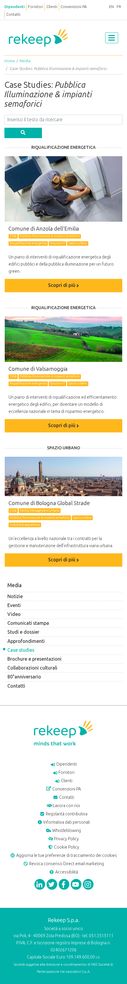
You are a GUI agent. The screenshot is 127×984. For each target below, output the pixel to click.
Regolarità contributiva (66, 814)
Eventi (14, 605)
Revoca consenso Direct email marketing (66, 863)
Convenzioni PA (74, 6)
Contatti (13, 14)
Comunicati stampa (28, 623)
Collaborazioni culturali (32, 668)
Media (24, 61)
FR (119, 6)
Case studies (20, 650)
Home (9, 61)
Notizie (15, 596)
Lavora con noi (66, 805)
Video (14, 614)
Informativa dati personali (66, 822)
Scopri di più (62, 285)
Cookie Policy (66, 847)
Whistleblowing (66, 830)
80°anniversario (24, 677)
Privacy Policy (66, 838)
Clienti (51, 6)
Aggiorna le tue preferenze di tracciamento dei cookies (66, 855)
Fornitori (35, 6)
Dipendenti (14, 6)
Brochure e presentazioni (34, 659)
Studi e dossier (23, 632)
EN (111, 6)
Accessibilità (66, 872)
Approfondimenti (26, 641)
